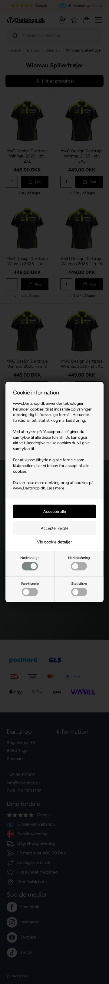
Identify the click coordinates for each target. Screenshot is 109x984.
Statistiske (79, 583)
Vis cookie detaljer (54, 542)
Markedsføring (79, 558)
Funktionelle (30, 583)
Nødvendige (29, 558)
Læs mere (55, 487)
